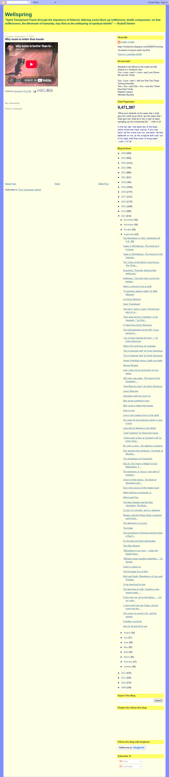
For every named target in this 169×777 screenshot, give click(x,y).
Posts (125, 761)
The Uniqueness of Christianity (137, 458)
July (126, 637)
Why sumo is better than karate (138, 405)
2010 (123, 683)
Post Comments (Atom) (29, 190)
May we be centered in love (136, 400)
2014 (123, 211)
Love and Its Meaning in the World (139, 428)
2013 (123, 216)
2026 (123, 153)
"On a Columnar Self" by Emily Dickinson (143, 351)
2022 (123, 172)
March (127, 657)
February (128, 662)
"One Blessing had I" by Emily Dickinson (142, 386)
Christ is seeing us (132, 567)
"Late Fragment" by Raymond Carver (140, 433)
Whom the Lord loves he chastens (139, 346)
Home (57, 184)
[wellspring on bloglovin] (132, 749)
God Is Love (129, 410)
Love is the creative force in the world (141, 415)
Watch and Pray (130, 497)
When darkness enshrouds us (137, 492)
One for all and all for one (135, 626)
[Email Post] (34, 91)
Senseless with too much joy (137, 396)
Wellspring (18, 14)
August (127, 632)
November (129, 224)
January (128, 666)
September (129, 234)
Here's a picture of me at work (137, 286)
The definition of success (135, 523)
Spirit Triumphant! (131, 304)
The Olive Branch (131, 546)
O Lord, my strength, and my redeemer (141, 510)
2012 (123, 673)
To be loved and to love (134, 584)
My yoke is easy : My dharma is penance (143, 446)
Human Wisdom (130, 365)
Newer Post (10, 184)
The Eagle (128, 528)
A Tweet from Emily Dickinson (137, 325)
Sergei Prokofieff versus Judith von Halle (142, 360)
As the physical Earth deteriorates (139, 541)
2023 (123, 168)
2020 (123, 182)
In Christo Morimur (132, 299)
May (126, 647)
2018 (123, 192)
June (126, 642)
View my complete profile (130, 54)
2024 (123, 163)
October (128, 229)
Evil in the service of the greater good (141, 488)
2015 (123, 206)
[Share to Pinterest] (51, 90)
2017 (123, 196)
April (126, 652)
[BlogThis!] (42, 90)
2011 (123, 678)
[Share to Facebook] (48, 90)
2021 (123, 177)
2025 (123, 158)
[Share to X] (45, 90)
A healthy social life (132, 621)
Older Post (104, 184)
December (129, 220)
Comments (127, 766)
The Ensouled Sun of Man (135, 571)
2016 (123, 201)
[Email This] (38, 90)
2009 (123, 687)
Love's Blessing (130, 391)
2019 (123, 187)
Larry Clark (128, 42)
